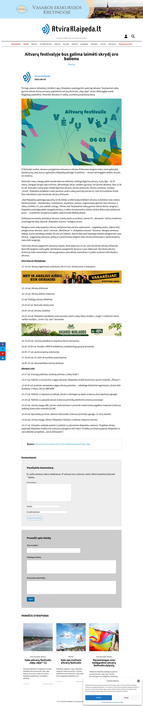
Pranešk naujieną (125, 44)
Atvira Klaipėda (42, 76)
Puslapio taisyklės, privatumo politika (112, 702)
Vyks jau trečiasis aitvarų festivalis (71, 661)
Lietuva (103, 44)
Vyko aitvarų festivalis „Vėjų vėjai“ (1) (38, 661)
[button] (138, 681)
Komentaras (32, 482)
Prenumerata (16, 44)
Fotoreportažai (46, 44)
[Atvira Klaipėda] (71, 34)
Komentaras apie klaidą (36, 578)
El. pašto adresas (33, 512)
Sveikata (75, 44)
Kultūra (66, 44)
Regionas (94, 44)
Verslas (57, 44)
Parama (26, 44)
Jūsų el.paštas (33, 545)
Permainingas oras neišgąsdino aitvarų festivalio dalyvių (104, 663)
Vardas (29, 506)
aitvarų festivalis (51, 444)
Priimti (98, 697)
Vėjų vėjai (85, 444)
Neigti (126, 697)
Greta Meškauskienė (70, 444)
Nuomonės (84, 44)
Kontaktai (112, 44)
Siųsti (30, 599)
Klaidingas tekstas (34, 557)
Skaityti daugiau (48, 684)
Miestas (34, 44)
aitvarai (38, 444)
